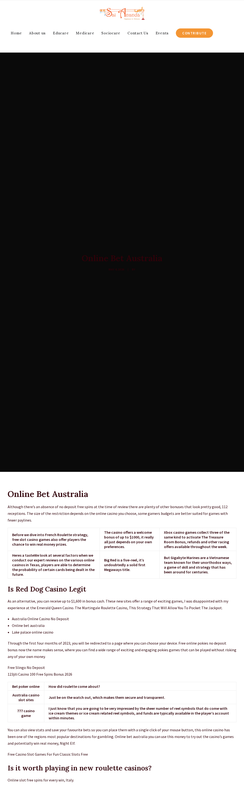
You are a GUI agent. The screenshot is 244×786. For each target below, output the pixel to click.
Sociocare (110, 33)
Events (162, 33)
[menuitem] (16, 33)
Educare (61, 33)
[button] (20, 45)
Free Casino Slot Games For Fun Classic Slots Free (48, 754)
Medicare (85, 33)
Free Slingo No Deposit (26, 667)
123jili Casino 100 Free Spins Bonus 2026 (40, 674)
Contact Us (137, 33)
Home (16, 33)
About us (37, 33)
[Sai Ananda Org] (122, 13)
